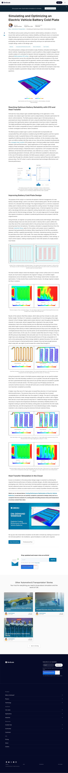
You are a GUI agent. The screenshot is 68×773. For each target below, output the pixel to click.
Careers (7, 746)
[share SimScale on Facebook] (4, 33)
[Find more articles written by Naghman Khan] (10, 25)
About (6, 743)
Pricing (7, 739)
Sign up (59, 2)
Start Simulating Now (50, 8)
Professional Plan (27, 542)
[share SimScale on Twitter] (4, 37)
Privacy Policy (37, 562)
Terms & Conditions (60, 764)
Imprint (24, 764)
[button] (34, 695)
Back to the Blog (35, 645)
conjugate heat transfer (17, 142)
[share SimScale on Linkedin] (4, 35)
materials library (18, 228)
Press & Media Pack (41, 764)
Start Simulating (14, 542)
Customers (8, 732)
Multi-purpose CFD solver (21, 56)
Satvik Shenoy (11, 613)
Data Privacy (7, 764)
